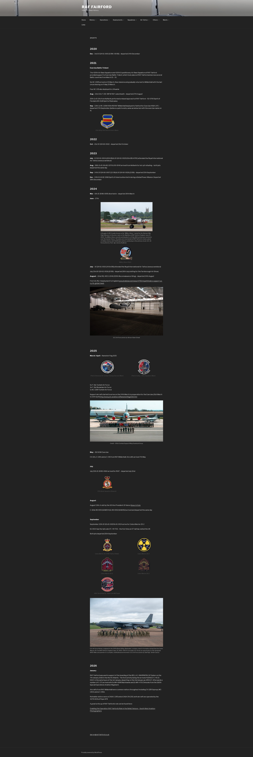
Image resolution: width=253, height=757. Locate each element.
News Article (136, 505)
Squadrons (131, 20)
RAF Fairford (97, 7)
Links (83, 25)
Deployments (117, 20)
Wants (165, 20)
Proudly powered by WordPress (91, 752)
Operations (104, 20)
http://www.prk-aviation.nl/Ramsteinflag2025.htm (118, 397)
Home (84, 20)
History (92, 20)
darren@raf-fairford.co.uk (99, 735)
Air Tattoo (144, 20)
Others (155, 20)
